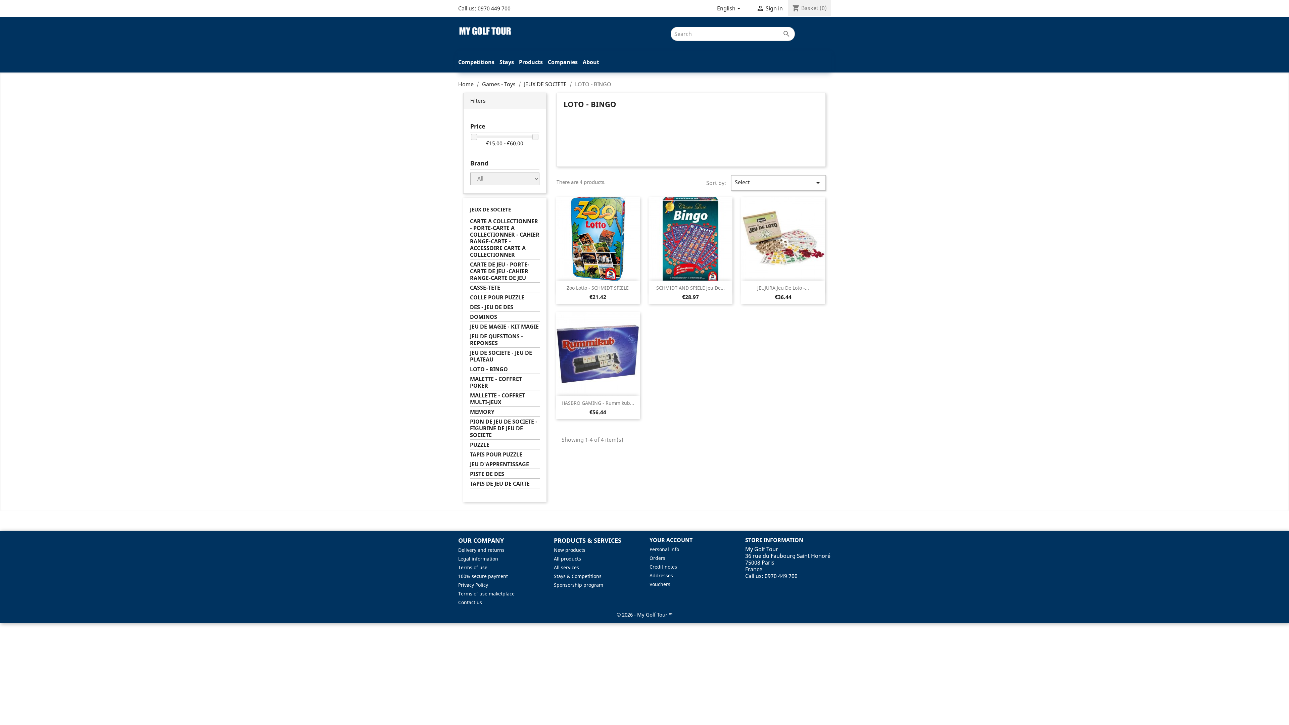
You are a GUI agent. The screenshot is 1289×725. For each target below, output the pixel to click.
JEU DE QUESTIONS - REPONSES (496, 340)
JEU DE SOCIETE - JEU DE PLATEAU (501, 356)
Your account (671, 540)
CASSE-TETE (485, 287)
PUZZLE (479, 444)
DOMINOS (483, 317)
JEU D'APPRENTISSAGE (499, 464)
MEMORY (482, 412)
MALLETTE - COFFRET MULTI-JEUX (497, 399)
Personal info (664, 549)
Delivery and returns (481, 550)
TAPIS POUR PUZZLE (496, 454)
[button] (505, 100)
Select (778, 183)
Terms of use (472, 567)
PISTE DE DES (487, 474)
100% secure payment (483, 576)
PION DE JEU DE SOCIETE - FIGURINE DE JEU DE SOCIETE (503, 428)
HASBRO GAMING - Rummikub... (598, 403)
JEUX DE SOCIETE (490, 209)
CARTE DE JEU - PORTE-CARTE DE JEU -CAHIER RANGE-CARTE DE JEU (499, 271)
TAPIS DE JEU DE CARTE (500, 483)
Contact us (470, 602)
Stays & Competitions (578, 576)
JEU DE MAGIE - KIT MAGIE (504, 326)
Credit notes (663, 567)
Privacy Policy (473, 585)
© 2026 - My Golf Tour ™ (645, 614)
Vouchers (660, 584)
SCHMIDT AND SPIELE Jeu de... (690, 288)
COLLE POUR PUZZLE (497, 297)
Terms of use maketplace (486, 593)
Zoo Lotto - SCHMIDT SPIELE (598, 288)
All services (566, 567)
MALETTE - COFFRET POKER (496, 382)
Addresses (661, 575)
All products (567, 558)
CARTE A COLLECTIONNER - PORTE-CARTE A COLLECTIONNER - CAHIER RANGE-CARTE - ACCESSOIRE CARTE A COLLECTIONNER (504, 238)
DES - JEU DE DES (491, 307)
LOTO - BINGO (489, 369)
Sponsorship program (578, 585)
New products (569, 550)
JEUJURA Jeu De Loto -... (783, 288)
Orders (657, 558)
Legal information (478, 558)
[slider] (474, 137)
